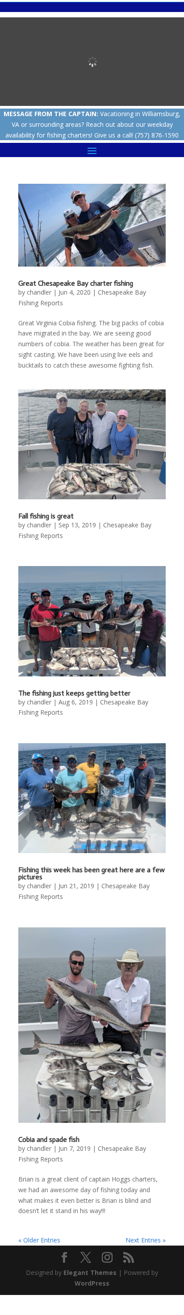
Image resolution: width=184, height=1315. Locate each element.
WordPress (92, 1283)
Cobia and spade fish (48, 1139)
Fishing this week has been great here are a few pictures (91, 873)
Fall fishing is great (46, 516)
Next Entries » (145, 1240)
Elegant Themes (90, 1272)
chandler (39, 292)
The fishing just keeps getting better (74, 693)
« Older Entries (39, 1240)
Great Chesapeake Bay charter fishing (75, 283)
